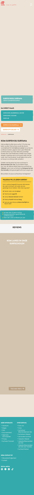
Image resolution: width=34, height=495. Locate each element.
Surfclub (6, 118)
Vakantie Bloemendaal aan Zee (25, 442)
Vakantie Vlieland (23, 439)
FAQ (3, 430)
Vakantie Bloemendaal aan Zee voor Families (25, 446)
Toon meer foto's (16, 388)
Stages (4, 428)
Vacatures (5, 425)
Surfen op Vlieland (9, 130)
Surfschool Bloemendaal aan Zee (13, 113)
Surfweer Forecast (8, 441)
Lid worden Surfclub (24, 436)
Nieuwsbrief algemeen (9, 458)
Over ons (21, 425)
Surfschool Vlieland (9, 115)
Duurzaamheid (7, 432)
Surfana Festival (23, 449)
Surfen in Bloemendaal (11, 125)
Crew (20, 428)
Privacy (4, 439)
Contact (4, 460)
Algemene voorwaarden (6, 435)
